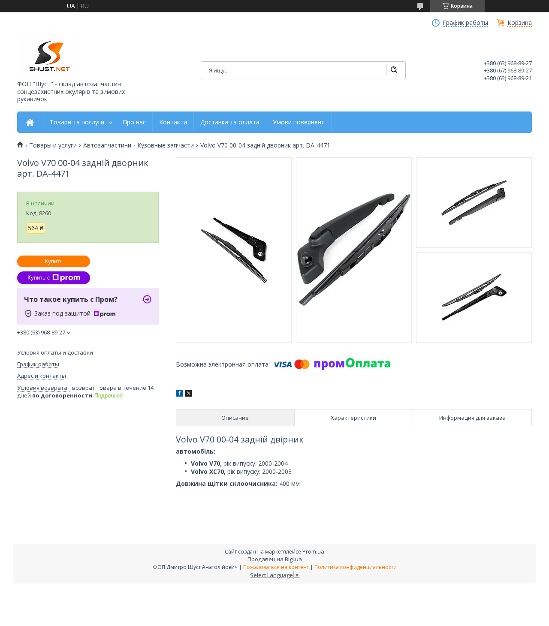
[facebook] (179, 394)
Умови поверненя (299, 122)
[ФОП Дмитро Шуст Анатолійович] (49, 57)
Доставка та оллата (229, 122)
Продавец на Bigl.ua (274, 559)
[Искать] (393, 70)
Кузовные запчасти (165, 145)
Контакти (173, 122)
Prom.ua (313, 551)
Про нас (134, 122)
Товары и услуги (53, 145)
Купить (54, 261)
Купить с (38, 277)
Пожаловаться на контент (276, 567)
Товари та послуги (77, 122)
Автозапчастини (107, 145)
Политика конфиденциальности (355, 567)
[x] (188, 394)
